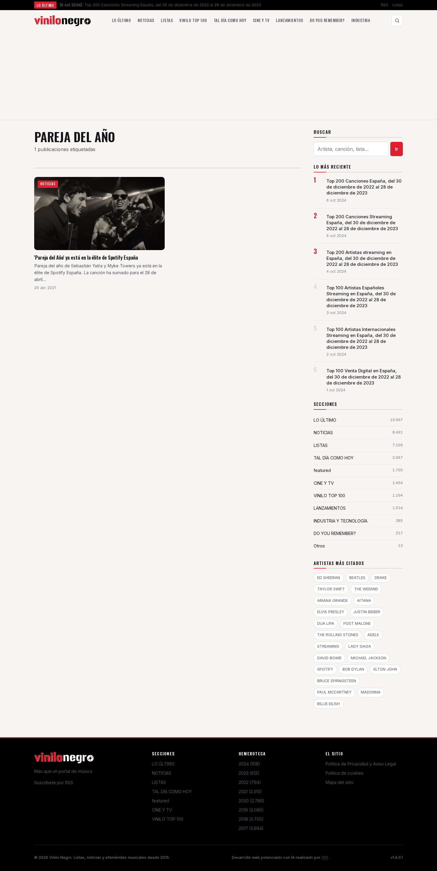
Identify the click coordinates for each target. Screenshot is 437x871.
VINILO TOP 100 (167, 819)
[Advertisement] (218, 75)
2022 (250, 782)
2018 (251, 819)
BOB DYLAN (353, 669)
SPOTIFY (325, 669)
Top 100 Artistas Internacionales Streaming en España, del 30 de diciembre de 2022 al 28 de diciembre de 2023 (361, 338)
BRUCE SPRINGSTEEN (336, 681)
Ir (396, 149)
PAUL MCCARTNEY (334, 692)
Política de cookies (345, 773)
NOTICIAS (161, 773)
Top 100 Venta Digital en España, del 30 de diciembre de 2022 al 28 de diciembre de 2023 (363, 376)
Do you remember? (327, 20)
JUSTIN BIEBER (366, 612)
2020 (252, 800)
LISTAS (159, 782)
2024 (249, 763)
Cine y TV (261, 20)
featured (160, 800)
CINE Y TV (162, 809)
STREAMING (328, 646)
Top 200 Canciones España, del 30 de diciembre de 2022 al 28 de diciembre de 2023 (364, 187)
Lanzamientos (289, 20)
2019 (251, 809)
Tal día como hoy (230, 20)
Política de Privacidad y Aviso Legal (361, 763)
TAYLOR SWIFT (331, 589)
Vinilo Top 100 (193, 20)
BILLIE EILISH (328, 703)
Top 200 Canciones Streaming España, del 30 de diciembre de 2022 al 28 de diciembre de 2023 (362, 222)
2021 (250, 791)
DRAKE (381, 577)
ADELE (373, 635)
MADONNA (371, 692)
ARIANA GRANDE (332, 600)
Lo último (121, 20)
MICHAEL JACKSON (368, 658)
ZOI (325, 857)
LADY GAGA (359, 646)
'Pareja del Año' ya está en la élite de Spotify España (86, 257)
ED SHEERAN (328, 577)
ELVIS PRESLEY (330, 612)
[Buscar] (397, 20)
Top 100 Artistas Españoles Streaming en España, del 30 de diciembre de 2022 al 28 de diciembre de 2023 (361, 296)
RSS (384, 5)
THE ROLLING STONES (337, 635)
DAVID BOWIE (329, 658)
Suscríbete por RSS (53, 782)
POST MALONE (357, 623)
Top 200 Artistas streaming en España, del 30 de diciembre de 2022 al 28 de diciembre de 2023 (362, 258)
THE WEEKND (366, 589)
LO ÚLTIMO (163, 763)
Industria (360, 20)
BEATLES (357, 577)
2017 (251, 828)
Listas (397, 5)
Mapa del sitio (339, 782)
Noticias (146, 20)
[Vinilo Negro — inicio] (62, 20)
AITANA (364, 600)
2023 (249, 773)
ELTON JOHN (385, 669)
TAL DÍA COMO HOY (172, 791)
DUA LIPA (325, 623)
